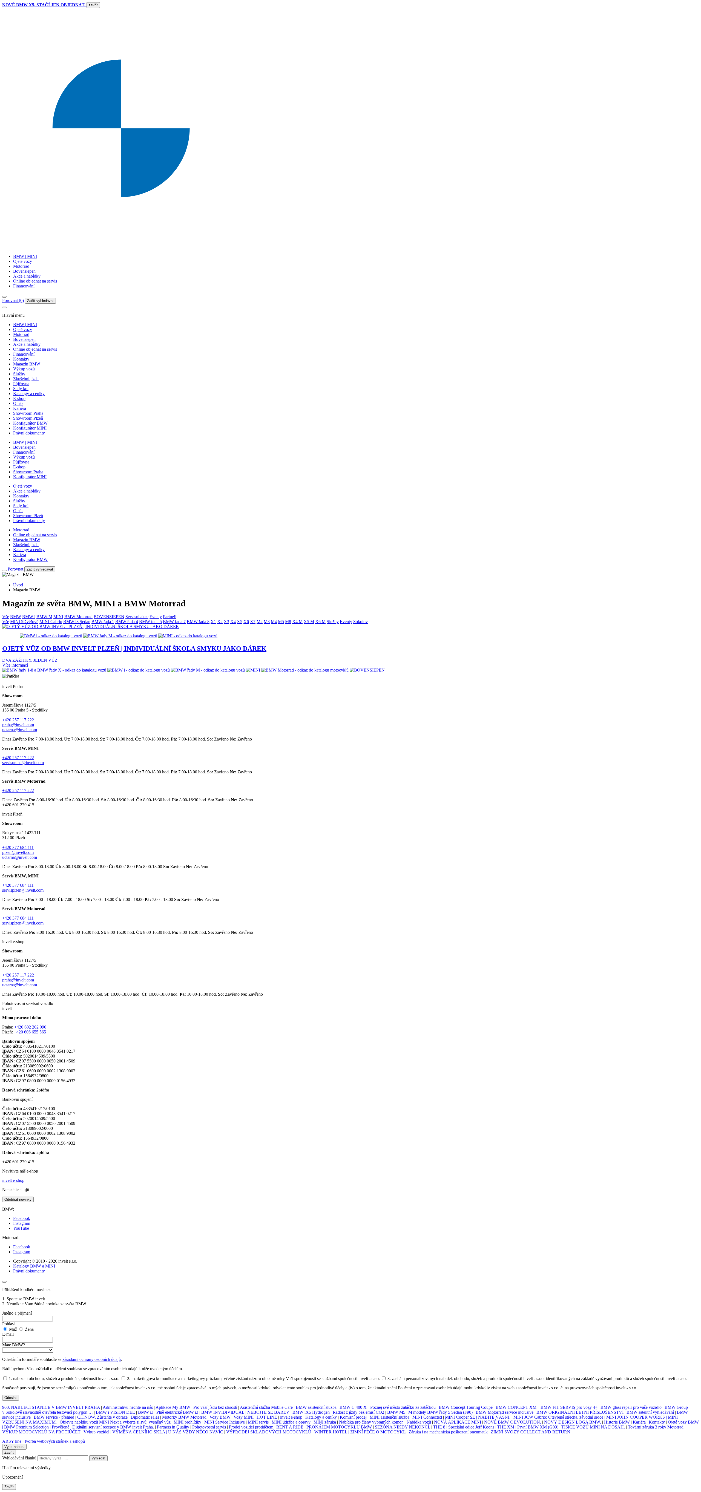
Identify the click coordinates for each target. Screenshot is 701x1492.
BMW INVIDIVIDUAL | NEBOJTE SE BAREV (245, 1412)
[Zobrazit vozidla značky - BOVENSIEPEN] (367, 671)
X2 (220, 621)
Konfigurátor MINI (30, 428)
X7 (252, 621)
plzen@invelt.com (18, 852)
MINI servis (258, 1422)
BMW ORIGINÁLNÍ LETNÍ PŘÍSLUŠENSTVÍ (580, 1412)
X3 (226, 621)
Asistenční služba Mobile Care (266, 1407)
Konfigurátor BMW (30, 423)
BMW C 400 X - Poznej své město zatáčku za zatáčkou (388, 1407)
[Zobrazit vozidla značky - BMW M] (208, 671)
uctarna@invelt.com (19, 729)
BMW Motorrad (78, 616)
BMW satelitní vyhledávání (650, 1412)
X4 (233, 621)
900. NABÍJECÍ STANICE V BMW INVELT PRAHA (51, 1407)
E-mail (8, 1334)
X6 (246, 621)
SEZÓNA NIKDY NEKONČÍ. (402, 1427)
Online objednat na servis (35, 281)
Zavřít (9, 1452)
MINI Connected (427, 1417)
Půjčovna (21, 383)
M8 (288, 621)
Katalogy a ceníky (29, 393)
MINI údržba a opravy (291, 1422)
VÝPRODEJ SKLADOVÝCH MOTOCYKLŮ (268, 1432)
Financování (24, 286)
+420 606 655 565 (30, 1032)
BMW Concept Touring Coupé (466, 1407)
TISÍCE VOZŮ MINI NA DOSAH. (593, 1427)
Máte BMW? (13, 1345)
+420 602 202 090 (30, 1027)
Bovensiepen (24, 271)
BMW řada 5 (150, 621)
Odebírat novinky (17, 1199)
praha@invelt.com (18, 724)
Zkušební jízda (26, 378)
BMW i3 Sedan (76, 621)
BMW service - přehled (54, 1417)
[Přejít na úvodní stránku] (350, 247)
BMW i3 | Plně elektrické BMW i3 (168, 1412)
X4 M (297, 621)
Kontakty (21, 359)
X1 (213, 621)
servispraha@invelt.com (23, 762)
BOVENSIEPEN (109, 616)
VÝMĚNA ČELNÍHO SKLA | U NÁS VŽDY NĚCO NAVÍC (167, 1432)
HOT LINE (267, 1417)
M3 (267, 621)
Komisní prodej (353, 1417)
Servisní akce (136, 616)
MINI (58, 616)
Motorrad (21, 266)
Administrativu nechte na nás (128, 1407)
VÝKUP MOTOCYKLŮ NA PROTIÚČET (41, 1432)
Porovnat (15, 569)
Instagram (21, 1223)
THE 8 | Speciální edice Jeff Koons (463, 1427)
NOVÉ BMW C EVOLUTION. (512, 1422)
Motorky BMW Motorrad (184, 1417)
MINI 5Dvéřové (24, 621)
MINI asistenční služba (389, 1417)
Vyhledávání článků (20, 1458)
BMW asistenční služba (316, 1407)
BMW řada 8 (198, 621)
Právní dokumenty (29, 433)
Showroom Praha (28, 413)
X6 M (320, 621)
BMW (15, 616)
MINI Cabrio (50, 621)
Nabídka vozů (419, 1422)
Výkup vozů (24, 369)
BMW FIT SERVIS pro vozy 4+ (569, 1407)
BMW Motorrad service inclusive (504, 1412)
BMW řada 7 (174, 621)
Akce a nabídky (27, 276)
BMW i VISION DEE (115, 1412)
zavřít (93, 5)
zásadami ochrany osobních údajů (91, 1359)
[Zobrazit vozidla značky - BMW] (54, 671)
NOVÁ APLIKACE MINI (457, 1422)
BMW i (28, 616)
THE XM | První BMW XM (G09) (527, 1427)
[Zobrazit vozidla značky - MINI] (253, 671)
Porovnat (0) (13, 300)
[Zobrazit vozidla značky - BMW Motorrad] (305, 671)
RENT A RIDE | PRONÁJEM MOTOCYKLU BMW (324, 1427)
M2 (260, 621)
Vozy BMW (220, 1417)
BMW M (44, 616)
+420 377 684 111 (18, 847)
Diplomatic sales (145, 1417)
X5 (239, 621)
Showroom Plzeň (28, 418)
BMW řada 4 (126, 621)
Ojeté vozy (22, 261)
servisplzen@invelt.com (23, 890)
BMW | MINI (25, 256)
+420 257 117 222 (18, 720)
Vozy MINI (244, 1417)
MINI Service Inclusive (224, 1422)
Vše (5, 616)
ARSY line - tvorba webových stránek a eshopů (43, 1441)
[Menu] (4, 297)
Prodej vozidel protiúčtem (251, 1427)
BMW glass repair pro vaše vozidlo (631, 1407)
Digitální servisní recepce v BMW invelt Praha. (113, 1427)
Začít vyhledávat (40, 301)
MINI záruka (325, 1422)
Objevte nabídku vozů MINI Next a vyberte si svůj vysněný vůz (115, 1422)
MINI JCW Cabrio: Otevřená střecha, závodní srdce (558, 1417)
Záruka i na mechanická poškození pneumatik (448, 1432)
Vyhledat (98, 1458)
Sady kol (20, 388)
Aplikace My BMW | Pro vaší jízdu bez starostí (196, 1407)
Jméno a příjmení (17, 1313)
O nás (18, 403)
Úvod (18, 585)
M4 (274, 621)
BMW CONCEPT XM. (517, 1407)
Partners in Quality (173, 1427)
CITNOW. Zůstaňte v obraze (102, 1417)
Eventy (156, 616)
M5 (281, 621)
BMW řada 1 (102, 621)
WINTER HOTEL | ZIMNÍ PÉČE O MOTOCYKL (360, 1432)
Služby (19, 373)
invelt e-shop (13, 1180)
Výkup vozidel (96, 1432)
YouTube (21, 1228)
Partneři (169, 616)
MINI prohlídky (187, 1422)
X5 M (309, 621)
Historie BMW (617, 1422)
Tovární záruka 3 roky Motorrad (655, 1427)
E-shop (19, 398)
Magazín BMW (26, 364)
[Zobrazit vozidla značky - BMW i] (139, 671)
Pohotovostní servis (209, 1427)
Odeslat (10, 1398)
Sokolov (360, 621)
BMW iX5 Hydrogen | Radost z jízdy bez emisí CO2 (338, 1412)
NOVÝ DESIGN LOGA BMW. (572, 1422)
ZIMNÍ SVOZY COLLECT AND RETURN (530, 1432)
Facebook (21, 1218)
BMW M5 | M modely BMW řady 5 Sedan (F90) (430, 1412)
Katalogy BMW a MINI (34, 1266)
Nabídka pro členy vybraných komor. (371, 1422)
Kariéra (19, 408)
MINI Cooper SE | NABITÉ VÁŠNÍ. (477, 1417)
